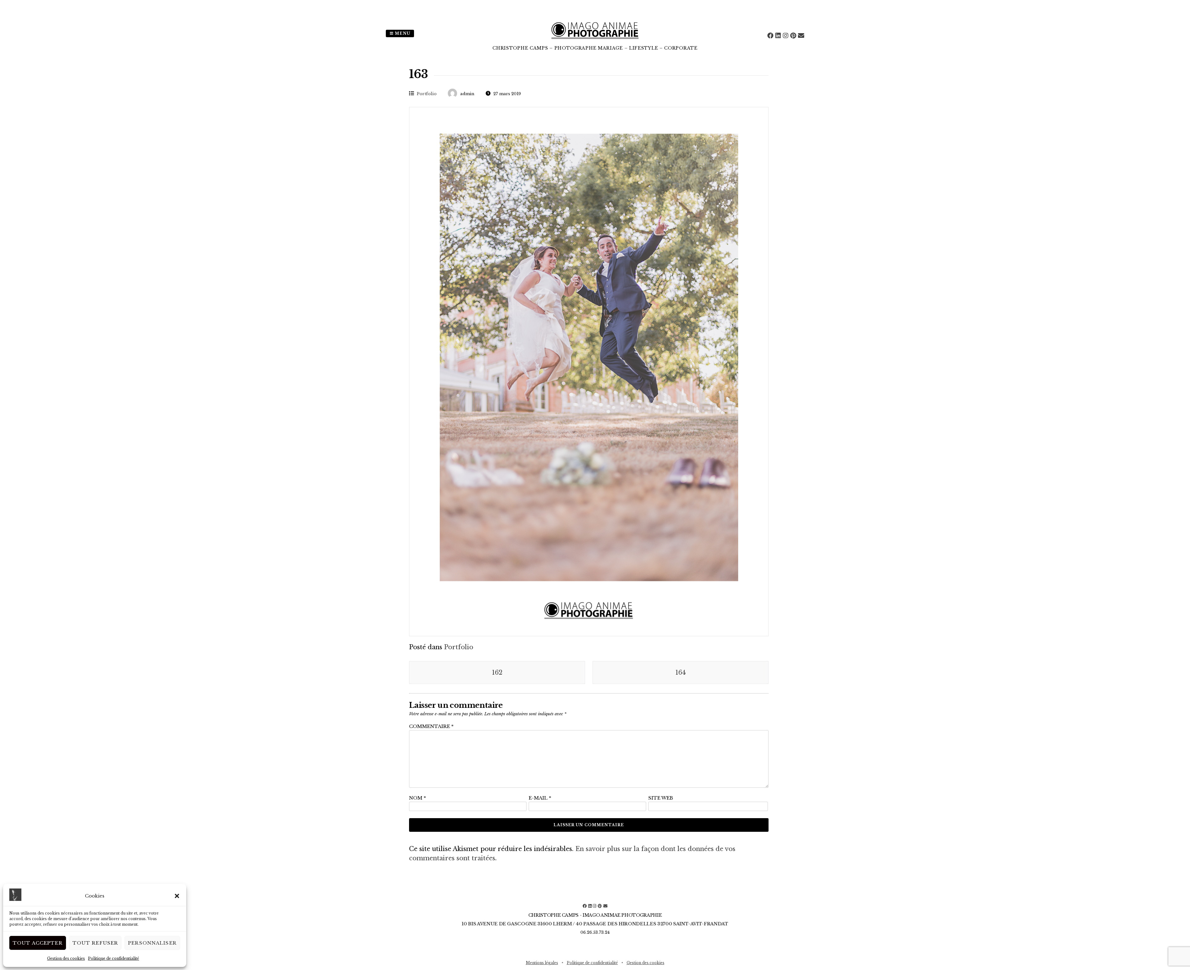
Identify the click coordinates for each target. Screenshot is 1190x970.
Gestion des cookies (66, 958)
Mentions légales (542, 962)
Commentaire (431, 726)
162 (497, 672)
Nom (417, 798)
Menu (402, 33)
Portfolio (427, 93)
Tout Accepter (38, 943)
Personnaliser (152, 943)
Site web (660, 798)
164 (680, 672)
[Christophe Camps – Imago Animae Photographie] (595, 40)
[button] (177, 896)
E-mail (540, 798)
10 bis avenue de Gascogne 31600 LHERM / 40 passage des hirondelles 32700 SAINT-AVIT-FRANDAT (595, 924)
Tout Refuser (95, 943)
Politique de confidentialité (113, 958)
